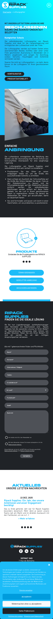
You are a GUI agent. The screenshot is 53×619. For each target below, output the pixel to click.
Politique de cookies (15, 616)
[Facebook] (21, 551)
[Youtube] (32, 551)
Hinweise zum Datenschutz (33, 616)
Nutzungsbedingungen (27, 451)
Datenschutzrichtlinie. (15, 444)
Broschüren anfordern (27, 288)
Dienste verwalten (25, 590)
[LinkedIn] (26, 551)
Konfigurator (14, 74)
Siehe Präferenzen (26, 611)
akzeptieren (26, 597)
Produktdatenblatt (17, 79)
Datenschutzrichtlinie (11, 451)
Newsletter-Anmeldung (26, 280)
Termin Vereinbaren (26, 273)
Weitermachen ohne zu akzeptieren (26, 604)
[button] (49, 565)
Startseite (7, 12)
